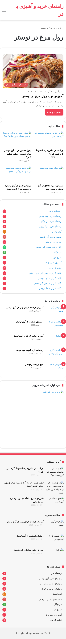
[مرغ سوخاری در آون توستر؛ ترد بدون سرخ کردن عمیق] (17, 174)
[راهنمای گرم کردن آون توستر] (54, 354)
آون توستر (57, 231)
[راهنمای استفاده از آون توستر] (54, 326)
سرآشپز (58, 91)
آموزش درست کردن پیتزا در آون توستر (25, 307)
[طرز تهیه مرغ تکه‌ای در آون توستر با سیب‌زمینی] (49, 174)
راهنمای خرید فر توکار (51, 221)
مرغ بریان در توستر (34, 364)
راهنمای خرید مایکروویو (50, 226)
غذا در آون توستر (54, 242)
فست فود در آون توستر (50, 236)
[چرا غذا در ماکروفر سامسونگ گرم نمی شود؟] (49, 139)
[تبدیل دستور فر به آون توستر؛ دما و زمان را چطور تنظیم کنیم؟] (17, 139)
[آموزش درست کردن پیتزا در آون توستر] (54, 312)
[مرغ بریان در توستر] (54, 369)
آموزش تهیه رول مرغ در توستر (42, 96)
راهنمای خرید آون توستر (50, 216)
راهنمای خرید (55, 211)
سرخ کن (57, 257)
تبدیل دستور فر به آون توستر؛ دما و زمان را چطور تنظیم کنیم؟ (17, 153)
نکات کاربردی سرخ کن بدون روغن (45, 273)
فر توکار (58, 252)
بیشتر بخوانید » (54, 112)
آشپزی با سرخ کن (53, 262)
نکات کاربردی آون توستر (50, 278)
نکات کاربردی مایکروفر (50, 288)
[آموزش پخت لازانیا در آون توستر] (54, 340)
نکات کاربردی (55, 268)
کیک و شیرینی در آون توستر (48, 247)
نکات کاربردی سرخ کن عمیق (48, 283)
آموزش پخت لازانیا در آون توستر (28, 336)
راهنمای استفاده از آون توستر (29, 322)
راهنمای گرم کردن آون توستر (29, 350)
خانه (60, 28)
